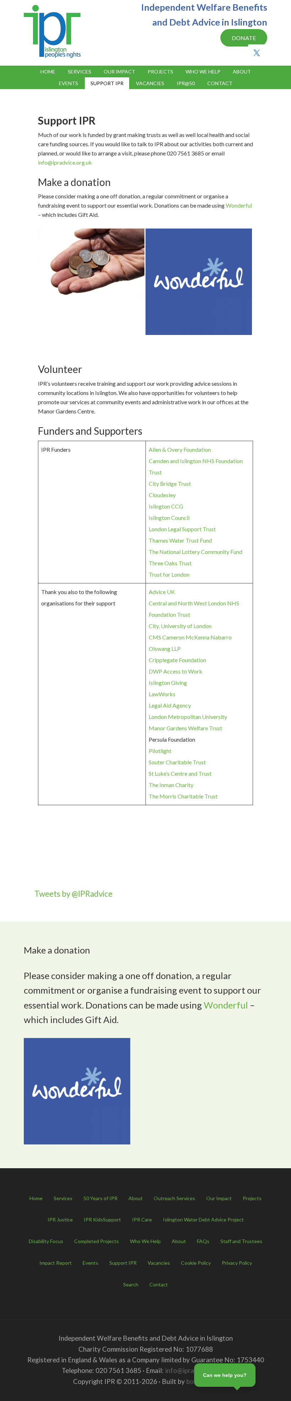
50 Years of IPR (100, 1198)
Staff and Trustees (241, 1241)
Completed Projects (96, 1241)
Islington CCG (166, 506)
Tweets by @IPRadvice (73, 894)
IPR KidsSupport (102, 1219)
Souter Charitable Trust (177, 762)
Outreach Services (174, 1198)
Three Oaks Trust (170, 563)
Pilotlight (160, 750)
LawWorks (162, 694)
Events (90, 1263)
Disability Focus (46, 1241)
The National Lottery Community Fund (195, 551)
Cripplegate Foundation (177, 659)
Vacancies (159, 1263)
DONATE (244, 37)
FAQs (203, 1241)
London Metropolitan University (188, 716)
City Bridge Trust (170, 483)
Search (130, 1284)
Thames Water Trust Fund (180, 540)
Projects (252, 1198)
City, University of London (180, 625)
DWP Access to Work (175, 671)
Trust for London (169, 574)
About (135, 1198)
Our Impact (219, 1198)
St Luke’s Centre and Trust (180, 773)
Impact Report (55, 1263)
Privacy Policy (237, 1263)
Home (36, 1198)
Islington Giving (168, 682)
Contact (158, 1284)
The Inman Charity (171, 784)
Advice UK (162, 591)
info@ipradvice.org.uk (65, 162)
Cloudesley (162, 494)
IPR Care (142, 1219)
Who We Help (145, 1241)
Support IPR (123, 1263)
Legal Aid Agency (170, 705)
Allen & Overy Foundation (180, 449)
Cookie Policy (196, 1263)
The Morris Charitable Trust (183, 796)
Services (63, 1198)
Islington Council (169, 517)
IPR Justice (60, 1219)
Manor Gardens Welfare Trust (185, 728)
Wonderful (239, 205)
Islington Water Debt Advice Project (203, 1219)
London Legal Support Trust (182, 529)
